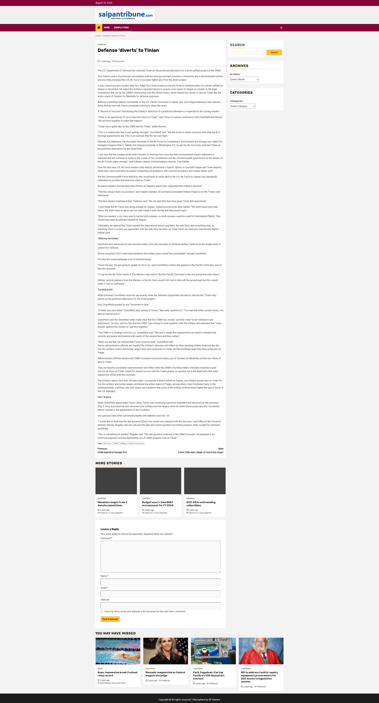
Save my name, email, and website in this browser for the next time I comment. (145, 611)
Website (105, 599)
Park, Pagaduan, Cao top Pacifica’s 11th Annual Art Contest (208, 675)
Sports (100, 668)
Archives (235, 74)
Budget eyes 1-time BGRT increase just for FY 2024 (158, 504)
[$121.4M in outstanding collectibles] (205, 481)
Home (107, 27)
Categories (236, 101)
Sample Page (121, 27)
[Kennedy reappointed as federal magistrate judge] (165, 651)
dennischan (119, 61)
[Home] (99, 28)
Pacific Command (136, 443)
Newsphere (199, 699)
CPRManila (165, 681)
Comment (106, 538)
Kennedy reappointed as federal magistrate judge (165, 674)
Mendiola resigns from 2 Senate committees (112, 504)
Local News (150, 668)
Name (104, 576)
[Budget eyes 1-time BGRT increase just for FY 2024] (160, 481)
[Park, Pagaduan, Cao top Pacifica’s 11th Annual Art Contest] (213, 651)
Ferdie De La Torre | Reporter (111, 513)
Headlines (102, 44)
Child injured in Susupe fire (112, 450)
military (123, 443)
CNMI (115, 443)
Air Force (107, 443)
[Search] (281, 28)
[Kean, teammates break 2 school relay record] (117, 651)
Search (237, 45)
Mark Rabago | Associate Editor (113, 683)
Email (104, 587)
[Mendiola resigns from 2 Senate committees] (116, 481)
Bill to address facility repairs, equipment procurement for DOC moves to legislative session (259, 677)
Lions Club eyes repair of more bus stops (200, 450)
